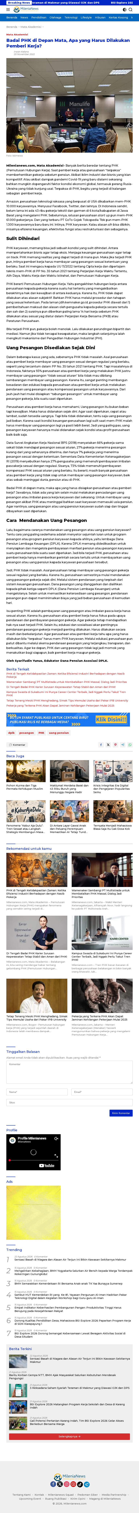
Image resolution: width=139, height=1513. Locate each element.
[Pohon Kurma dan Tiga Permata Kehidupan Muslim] (26, 771)
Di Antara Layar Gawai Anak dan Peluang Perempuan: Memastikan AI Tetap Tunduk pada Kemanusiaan (69, 829)
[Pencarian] (131, 10)
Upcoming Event (30, 1498)
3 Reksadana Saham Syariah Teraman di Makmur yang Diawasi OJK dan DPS (80, 1388)
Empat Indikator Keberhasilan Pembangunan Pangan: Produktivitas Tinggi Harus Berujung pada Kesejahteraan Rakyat (67, 1309)
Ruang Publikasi (55, 1498)
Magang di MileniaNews (105, 1498)
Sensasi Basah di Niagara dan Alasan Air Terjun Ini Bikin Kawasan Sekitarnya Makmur (70, 1259)
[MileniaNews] (25, 9)
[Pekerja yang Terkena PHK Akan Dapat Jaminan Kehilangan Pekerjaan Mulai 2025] (102, 996)
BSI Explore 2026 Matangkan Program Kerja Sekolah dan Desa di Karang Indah (77, 1406)
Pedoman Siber (87, 1494)
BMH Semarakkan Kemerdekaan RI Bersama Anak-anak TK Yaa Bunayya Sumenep (68, 1283)
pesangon (26, 732)
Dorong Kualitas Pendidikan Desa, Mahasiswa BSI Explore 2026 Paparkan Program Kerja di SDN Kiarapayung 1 (72, 1322)
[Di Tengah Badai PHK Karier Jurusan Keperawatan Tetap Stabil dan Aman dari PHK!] (36, 933)
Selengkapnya (68, 1436)
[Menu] (8, 9)
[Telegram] (87, 1484)
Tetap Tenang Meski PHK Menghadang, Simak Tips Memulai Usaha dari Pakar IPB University (67, 700)
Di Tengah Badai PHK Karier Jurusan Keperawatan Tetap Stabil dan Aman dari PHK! (60, 687)
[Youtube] (73, 1484)
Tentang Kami (21, 1494)
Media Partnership (114, 1494)
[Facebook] (53, 1484)
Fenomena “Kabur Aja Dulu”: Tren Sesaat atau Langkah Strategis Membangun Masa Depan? (24, 829)
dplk (11, 732)
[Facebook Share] (101, 744)
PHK (41, 732)
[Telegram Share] (122, 744)
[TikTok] (80, 1484)
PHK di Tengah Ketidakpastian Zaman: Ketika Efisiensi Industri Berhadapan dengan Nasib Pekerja (65, 675)
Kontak (39, 1494)
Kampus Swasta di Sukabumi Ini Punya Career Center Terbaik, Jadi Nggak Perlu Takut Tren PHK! (66, 693)
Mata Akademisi (17, 34)
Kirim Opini (77, 1498)
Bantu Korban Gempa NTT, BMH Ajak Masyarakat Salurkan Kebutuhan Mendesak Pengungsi (62, 1377)
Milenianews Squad (60, 1494)
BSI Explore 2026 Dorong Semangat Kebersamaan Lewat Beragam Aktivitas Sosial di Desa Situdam (69, 1335)
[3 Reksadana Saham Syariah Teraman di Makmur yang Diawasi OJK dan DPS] (18, 1390)
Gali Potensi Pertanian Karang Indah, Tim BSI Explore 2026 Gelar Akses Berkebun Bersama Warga (77, 1422)
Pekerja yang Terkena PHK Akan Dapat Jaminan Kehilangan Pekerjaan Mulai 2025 (60, 705)
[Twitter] (60, 1484)
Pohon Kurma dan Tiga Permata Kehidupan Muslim (24, 787)
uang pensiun (59, 732)
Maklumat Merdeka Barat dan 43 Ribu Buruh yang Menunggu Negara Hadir (69, 789)
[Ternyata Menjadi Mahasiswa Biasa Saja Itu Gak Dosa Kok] (113, 811)
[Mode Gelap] (125, 10)
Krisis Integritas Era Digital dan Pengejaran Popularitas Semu (111, 789)
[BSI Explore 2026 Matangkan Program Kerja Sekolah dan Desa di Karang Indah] (18, 1407)
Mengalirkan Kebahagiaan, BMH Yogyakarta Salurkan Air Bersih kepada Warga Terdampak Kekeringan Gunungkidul (73, 1272)
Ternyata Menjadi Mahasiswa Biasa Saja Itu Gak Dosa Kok (112, 827)
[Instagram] (67, 1484)
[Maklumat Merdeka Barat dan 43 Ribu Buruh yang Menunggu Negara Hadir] (69, 771)
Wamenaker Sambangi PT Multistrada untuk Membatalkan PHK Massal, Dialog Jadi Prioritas (66, 682)
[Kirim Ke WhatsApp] (130, 744)
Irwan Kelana (21, 51)
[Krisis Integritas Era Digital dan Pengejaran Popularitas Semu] (113, 771)
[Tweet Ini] (108, 744)
